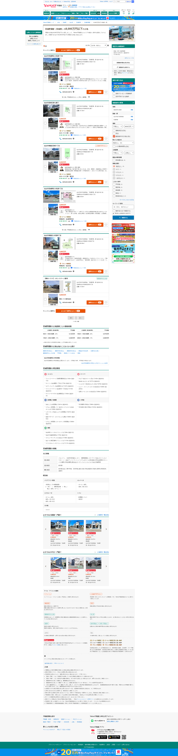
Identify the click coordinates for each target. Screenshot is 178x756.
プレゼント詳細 (56, 645)
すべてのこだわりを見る (127, 200)
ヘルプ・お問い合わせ (122, 744)
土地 (98, 13)
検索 (133, 1)
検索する (125, 218)
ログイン (65, 7)
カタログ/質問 (113, 13)
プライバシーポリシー (55, 744)
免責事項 (102, 744)
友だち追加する (99, 720)
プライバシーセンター (69, 744)
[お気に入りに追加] (106, 92)
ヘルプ (111, 1)
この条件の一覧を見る (103, 515)
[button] (45, 522)
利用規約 (80, 744)
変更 (132, 110)
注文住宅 (93, 13)
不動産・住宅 (47, 719)
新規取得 (74, 5)
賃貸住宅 (46, 13)
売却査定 (104, 13)
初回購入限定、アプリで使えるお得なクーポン (82, 7)
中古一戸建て (85, 13)
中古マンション (66, 13)
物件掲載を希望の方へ (91, 744)
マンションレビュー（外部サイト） (85, 699)
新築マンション (55, 13)
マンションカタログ (49, 729)
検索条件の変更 (118, 103)
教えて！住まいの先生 (63, 729)
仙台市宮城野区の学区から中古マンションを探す (94, 363)
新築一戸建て (76, 13)
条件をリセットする (129, 58)
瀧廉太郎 (128, 1)
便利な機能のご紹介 (113, 721)
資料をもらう (95, 92)
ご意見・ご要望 (110, 744)
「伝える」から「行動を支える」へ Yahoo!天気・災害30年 (60, 1)
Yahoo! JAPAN (104, 1)
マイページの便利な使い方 (34, 44)
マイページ (125, 73)
